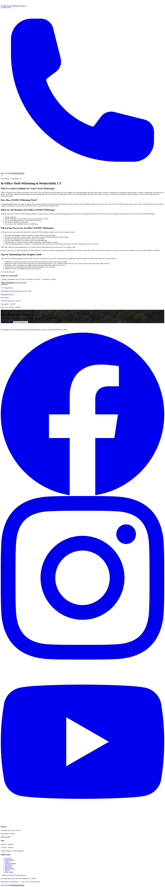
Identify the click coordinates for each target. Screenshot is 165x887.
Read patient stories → (7, 294)
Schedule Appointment (17, 173)
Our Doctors (8, 865)
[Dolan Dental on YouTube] (82, 823)
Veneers (7, 862)
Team (6, 6)
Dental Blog (8, 867)
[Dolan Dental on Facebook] (82, 495)
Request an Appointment (20, 322)
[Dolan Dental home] (8, 4)
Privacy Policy (9, 872)
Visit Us (23, 6)
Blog (14, 6)
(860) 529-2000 (5, 837)
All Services (8, 858)
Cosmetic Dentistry (10, 863)
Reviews (18, 6)
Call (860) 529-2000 (20, 282)
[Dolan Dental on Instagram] (82, 659)
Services (10, 6)
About (3, 6)
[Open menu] (1, 175)
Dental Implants (9, 860)
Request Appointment (7, 282)
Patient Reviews (9, 868)
